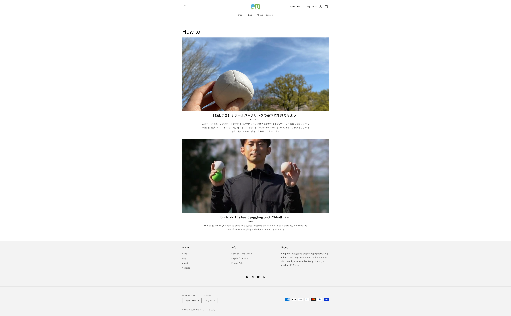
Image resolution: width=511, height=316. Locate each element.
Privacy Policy (237, 263)
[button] (185, 7)
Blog (184, 258)
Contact (186, 267)
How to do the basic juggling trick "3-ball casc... (255, 217)
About (185, 263)
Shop (184, 253)
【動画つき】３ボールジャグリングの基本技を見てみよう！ (255, 115)
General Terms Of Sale (241, 253)
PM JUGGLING (193, 310)
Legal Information (239, 258)
